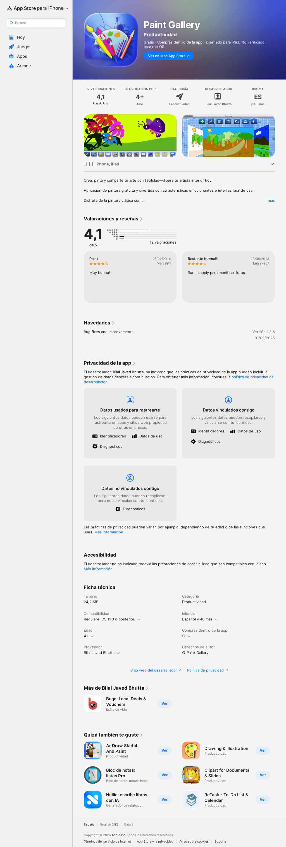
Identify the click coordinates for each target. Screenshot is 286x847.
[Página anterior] (78, 97)
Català (128, 824)
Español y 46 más (197, 619)
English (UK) (109, 824)
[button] (36, 37)
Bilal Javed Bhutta (99, 652)
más (271, 200)
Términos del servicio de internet (107, 841)
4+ (86, 636)
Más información (108, 532)
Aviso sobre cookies (194, 841)
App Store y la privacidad (155, 841)
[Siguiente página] (280, 97)
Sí (183, 636)
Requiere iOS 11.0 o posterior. (109, 619)
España (89, 824)
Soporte (220, 841)
